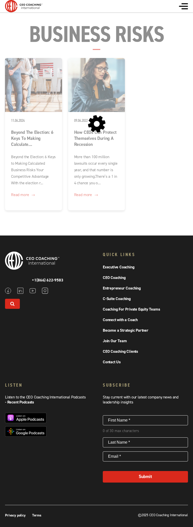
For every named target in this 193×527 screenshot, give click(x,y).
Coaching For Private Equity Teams (131, 309)
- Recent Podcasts (19, 402)
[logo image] (24, 9)
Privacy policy (16, 515)
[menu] (183, 6)
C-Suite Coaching (117, 298)
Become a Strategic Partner (126, 330)
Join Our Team (115, 340)
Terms (36, 515)
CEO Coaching (114, 277)
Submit (145, 477)
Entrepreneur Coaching (122, 288)
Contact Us (112, 362)
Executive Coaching (118, 267)
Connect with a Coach (120, 319)
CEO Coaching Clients (120, 351)
